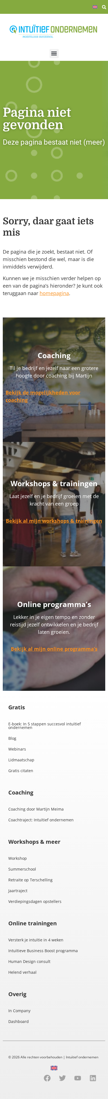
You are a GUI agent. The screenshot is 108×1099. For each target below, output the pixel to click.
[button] (104, 7)
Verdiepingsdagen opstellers (34, 901)
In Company (19, 1010)
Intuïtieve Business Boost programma (43, 950)
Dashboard (18, 1021)
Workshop (17, 858)
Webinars (17, 749)
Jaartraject (17, 890)
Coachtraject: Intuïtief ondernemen (41, 819)
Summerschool (22, 869)
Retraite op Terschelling (30, 879)
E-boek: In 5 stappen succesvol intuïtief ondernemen (44, 725)
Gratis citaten (20, 770)
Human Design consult (29, 961)
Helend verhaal (22, 972)
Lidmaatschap (21, 759)
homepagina (54, 293)
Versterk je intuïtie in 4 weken (35, 939)
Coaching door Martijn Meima (36, 809)
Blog (12, 738)
